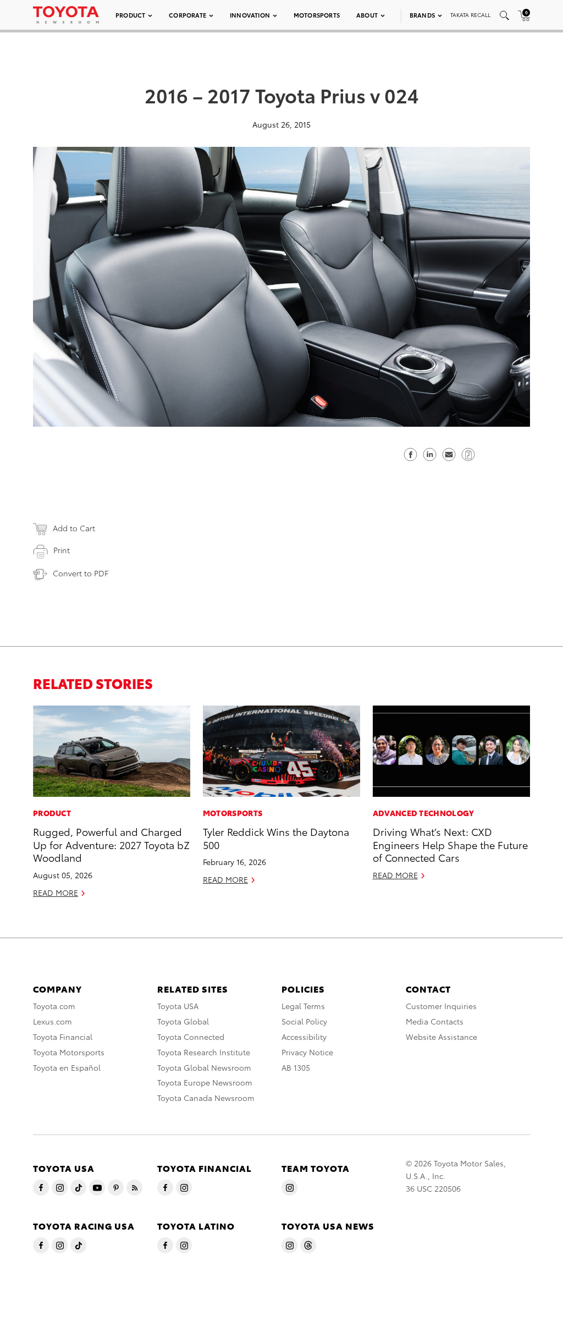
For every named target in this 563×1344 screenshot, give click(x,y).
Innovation (250, 14)
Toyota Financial (62, 1036)
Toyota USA (177, 1005)
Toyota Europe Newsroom (204, 1082)
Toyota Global (183, 1021)
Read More (55, 892)
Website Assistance (441, 1036)
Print (61, 549)
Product (130, 14)
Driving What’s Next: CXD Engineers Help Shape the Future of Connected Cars (450, 844)
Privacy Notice (307, 1051)
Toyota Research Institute (203, 1051)
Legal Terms (303, 1005)
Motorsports (317, 14)
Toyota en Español (67, 1067)
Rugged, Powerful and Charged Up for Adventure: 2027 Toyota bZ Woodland (111, 844)
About (367, 14)
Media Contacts (434, 1021)
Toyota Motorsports (68, 1051)
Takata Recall (470, 14)
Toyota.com (54, 1005)
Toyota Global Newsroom (204, 1067)
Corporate (187, 14)
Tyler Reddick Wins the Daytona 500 (276, 837)
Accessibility (304, 1036)
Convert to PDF (80, 573)
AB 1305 (296, 1067)
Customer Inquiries (441, 1005)
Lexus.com (52, 1021)
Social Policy (304, 1021)
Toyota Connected (190, 1036)
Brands (422, 14)
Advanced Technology (423, 812)
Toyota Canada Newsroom (206, 1097)
